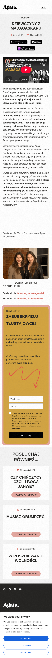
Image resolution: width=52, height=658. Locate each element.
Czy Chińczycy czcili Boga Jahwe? (26, 481)
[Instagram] (4, 589)
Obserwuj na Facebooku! (30, 298)
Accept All (25, 638)
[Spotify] (15, 589)
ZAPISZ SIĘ (26, 435)
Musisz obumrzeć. (26, 517)
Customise (26, 645)
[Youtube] (20, 589)
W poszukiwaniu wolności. (26, 558)
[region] (26, 635)
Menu (43, 8)
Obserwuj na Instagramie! (30, 293)
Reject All (26, 652)
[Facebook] (10, 589)
